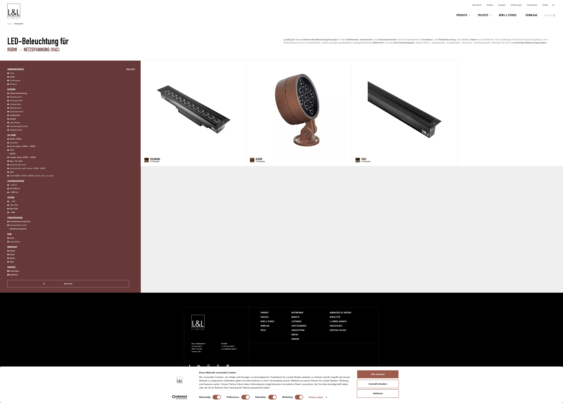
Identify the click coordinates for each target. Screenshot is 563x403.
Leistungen (502, 5)
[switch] (245, 397)
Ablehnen (378, 393)
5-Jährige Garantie (338, 321)
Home (9, 24)
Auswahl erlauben (378, 384)
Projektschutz (336, 326)
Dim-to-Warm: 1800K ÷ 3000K (22, 146)
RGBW (12, 154)
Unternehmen (477, 5)
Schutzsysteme (532, 5)
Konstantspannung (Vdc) (20, 222)
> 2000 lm (14, 192)
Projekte (483, 14)
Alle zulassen (378, 374)
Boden (12, 258)
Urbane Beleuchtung (18, 93)
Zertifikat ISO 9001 (338, 330)
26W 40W (14, 209)
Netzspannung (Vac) (18, 229)
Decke (12, 251)
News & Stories (508, 14)
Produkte (461, 14)
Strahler (13, 119)
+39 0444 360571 (229, 346)
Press (263, 330)
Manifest (490, 5)
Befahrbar (14, 275)
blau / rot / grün (16, 161)
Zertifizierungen (516, 5)
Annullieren (130, 69)
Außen (12, 77)
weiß (11, 172)
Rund (12, 238)
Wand (12, 255)
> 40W (12, 212)
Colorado (155, 158)
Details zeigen (316, 397)
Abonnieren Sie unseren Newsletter (340, 314)
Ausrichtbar (14, 271)
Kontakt (545, 5)
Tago (363, 158)
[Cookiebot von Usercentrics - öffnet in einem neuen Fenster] (180, 397)
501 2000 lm (15, 189)
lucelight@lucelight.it (230, 349)
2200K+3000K (16, 139)
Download (531, 14)
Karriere (295, 339)
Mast (12, 262)
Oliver (259, 158)
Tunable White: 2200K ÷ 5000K (23, 157)
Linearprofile (15, 115)
